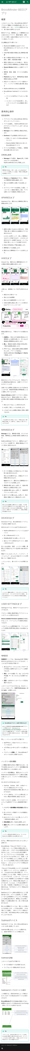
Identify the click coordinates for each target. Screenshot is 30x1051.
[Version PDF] (2, 1048)
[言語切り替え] (23, 2)
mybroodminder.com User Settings (11, 729)
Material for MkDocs (12, 1045)
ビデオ (17, 27)
